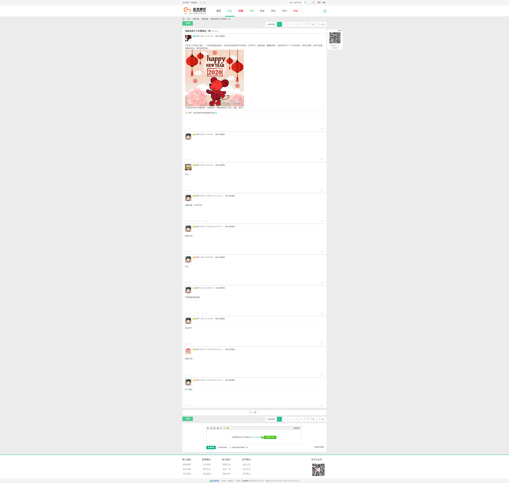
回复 (215, 113)
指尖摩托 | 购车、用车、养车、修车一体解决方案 (183, 19)
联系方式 (207, 469)
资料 (284, 11)
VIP (251, 11)
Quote (221, 428)
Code (224, 428)
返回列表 (272, 24)
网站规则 (187, 464)
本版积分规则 (319, 447)
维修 (262, 11)
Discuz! (268, 481)
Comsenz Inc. (295, 481)
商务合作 (227, 474)
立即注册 (257, 437)
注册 (323, 2)
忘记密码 (187, 474)
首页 (218, 11)
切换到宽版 (313, 2)
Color (211, 428)
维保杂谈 (196, 19)
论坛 (229, 11)
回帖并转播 (223, 447)
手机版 (223, 481)
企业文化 (247, 469)
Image (214, 428)
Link (217, 428)
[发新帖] (187, 23)
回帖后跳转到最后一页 (240, 447)
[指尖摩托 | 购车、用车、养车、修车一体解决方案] (198, 15)
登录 (319, 2)
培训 (295, 11)
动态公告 (247, 464)
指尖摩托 (245, 481)
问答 (240, 11)
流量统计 (231, 481)
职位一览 (227, 469)
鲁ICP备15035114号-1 (256, 481)
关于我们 (247, 474)
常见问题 (187, 469)
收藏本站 (194, 2)
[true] (305, 3)
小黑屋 (238, 481)
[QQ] (214, 481)
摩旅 (273, 11)
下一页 (321, 24)
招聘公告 (227, 464)
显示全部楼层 (220, 36)
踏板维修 (205, 19)
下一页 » (254, 412)
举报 (321, 129)
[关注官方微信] (205, 2)
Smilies (227, 428)
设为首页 (186, 2)
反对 (206, 221)
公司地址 (207, 464)
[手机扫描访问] (200, 2)
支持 (198, 221)
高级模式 (297, 428)
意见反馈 (207, 474)
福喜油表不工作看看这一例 (220, 19)
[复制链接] (214, 31)
